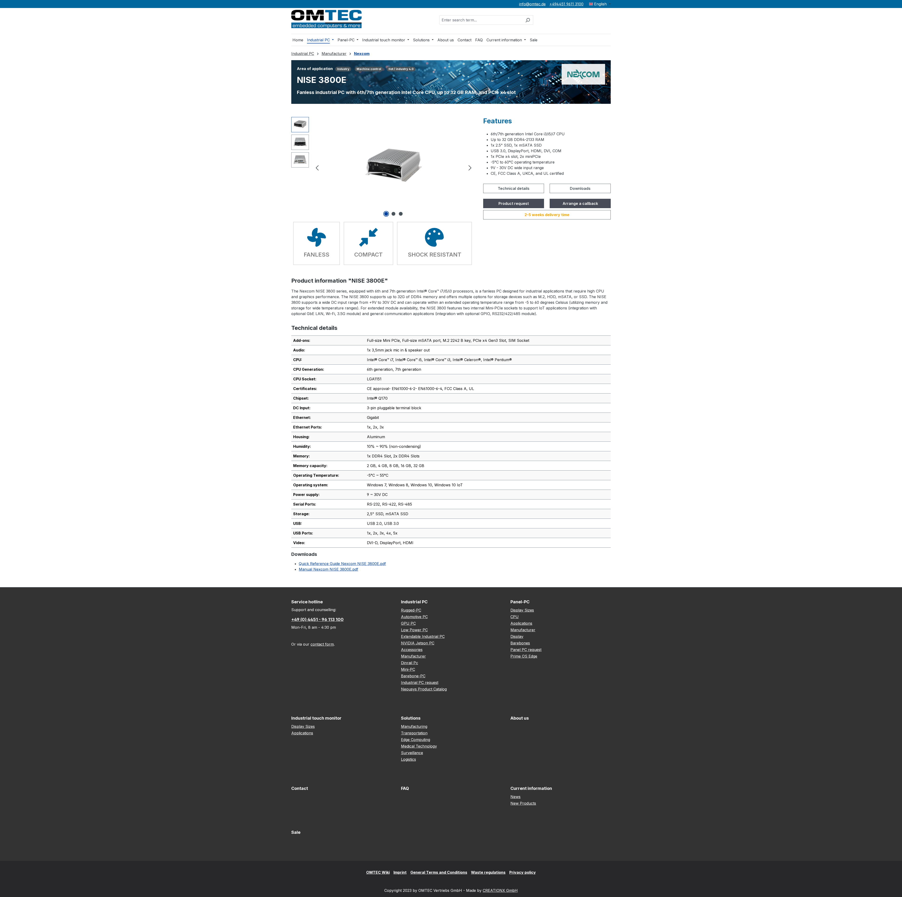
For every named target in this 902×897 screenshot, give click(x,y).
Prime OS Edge (523, 656)
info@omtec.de (532, 4)
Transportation (414, 733)
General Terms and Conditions (438, 872)
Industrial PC (414, 601)
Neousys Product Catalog (424, 689)
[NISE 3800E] (393, 167)
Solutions (410, 718)
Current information (531, 788)
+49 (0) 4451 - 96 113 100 (317, 619)
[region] (382, 167)
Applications (521, 623)
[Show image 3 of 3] (401, 214)
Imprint (400, 872)
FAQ (405, 788)
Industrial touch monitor (316, 718)
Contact (299, 788)
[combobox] (480, 20)
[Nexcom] (583, 73)
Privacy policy (522, 872)
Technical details (513, 188)
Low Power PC (414, 630)
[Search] (527, 20)
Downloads (580, 188)
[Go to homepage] (326, 19)
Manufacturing (414, 726)
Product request (513, 203)
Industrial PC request (419, 682)
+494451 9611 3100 (566, 4)
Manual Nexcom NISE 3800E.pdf (328, 569)
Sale (295, 832)
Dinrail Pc (409, 662)
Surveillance (412, 752)
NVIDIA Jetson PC (417, 643)
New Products (523, 803)
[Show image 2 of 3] (393, 214)
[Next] (470, 167)
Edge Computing (415, 739)
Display (516, 636)
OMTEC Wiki (378, 872)
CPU (514, 616)
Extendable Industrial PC (423, 636)
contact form (322, 644)
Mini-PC (408, 669)
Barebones (520, 643)
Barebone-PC (413, 676)
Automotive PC (414, 616)
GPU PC (408, 623)
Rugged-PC (411, 610)
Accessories (412, 649)
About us (519, 718)
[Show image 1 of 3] (386, 214)
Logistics (408, 759)
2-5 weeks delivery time (547, 214)
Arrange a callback (580, 203)
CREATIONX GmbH (500, 890)
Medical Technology (419, 746)
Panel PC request (525, 649)
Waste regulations (488, 872)
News (515, 796)
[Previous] (317, 167)
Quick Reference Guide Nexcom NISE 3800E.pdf (342, 563)
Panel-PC (519, 601)
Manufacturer (413, 656)
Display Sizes (522, 610)
